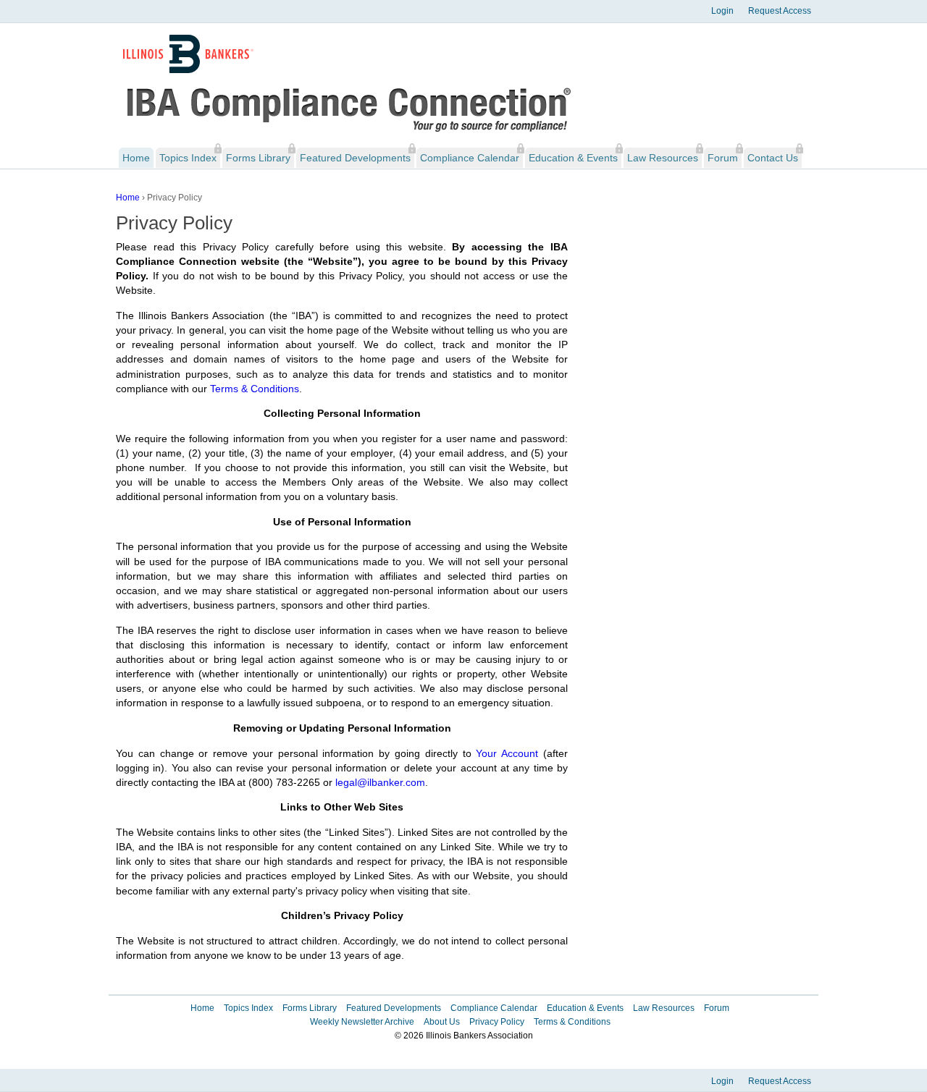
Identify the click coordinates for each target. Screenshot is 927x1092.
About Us (442, 1022)
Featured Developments (355, 158)
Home (136, 158)
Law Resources (662, 158)
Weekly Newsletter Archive (362, 1022)
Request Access (779, 11)
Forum (723, 158)
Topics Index (188, 158)
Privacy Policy (496, 1022)
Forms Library (258, 158)
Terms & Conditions (254, 388)
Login (722, 11)
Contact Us (772, 158)
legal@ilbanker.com (380, 782)
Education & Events (573, 158)
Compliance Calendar (469, 158)
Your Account (507, 753)
